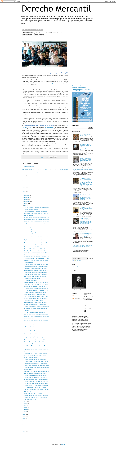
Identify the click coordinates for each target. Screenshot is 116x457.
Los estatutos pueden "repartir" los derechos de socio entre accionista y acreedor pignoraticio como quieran (86, 147)
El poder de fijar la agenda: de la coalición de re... (35, 326)
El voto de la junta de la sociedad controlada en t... (35, 242)
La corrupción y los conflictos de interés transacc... (35, 245)
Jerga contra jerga (28, 351)
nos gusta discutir (49, 127)
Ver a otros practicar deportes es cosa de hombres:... (36, 302)
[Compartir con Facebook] (54, 157)
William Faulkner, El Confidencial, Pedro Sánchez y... (36, 282)
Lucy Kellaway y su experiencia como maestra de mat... (37, 330)
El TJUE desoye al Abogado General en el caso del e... (36, 227)
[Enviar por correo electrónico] (49, 157)
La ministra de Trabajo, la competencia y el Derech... (36, 345)
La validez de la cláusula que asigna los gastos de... (36, 308)
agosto (26, 203)
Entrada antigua (64, 169)
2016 (24, 416)
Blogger (63, 444)
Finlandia (26, 310)
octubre (26, 199)
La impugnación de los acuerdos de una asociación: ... (36, 290)
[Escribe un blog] (51, 157)
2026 (24, 178)
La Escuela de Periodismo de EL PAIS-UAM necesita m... (37, 237)
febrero (26, 409)
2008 (24, 432)
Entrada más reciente (27, 169)
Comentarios (77, 298)
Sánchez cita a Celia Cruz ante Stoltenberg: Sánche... (36, 383)
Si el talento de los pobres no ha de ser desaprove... (36, 320)
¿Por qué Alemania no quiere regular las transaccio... (36, 207)
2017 (24, 414)
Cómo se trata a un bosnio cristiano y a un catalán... (36, 246)
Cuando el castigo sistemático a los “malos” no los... (36, 375)
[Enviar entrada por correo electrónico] (47, 157)
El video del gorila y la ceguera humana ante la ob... (36, 353)
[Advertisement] (82, 54)
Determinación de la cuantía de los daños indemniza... (36, 361)
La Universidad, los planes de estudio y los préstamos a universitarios (86, 235)
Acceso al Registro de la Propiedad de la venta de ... (36, 211)
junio (25, 401)
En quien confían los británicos (31, 334)
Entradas (76, 296)
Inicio (46, 169)
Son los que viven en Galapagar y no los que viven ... (36, 385)
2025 (24, 180)
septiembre (27, 201)
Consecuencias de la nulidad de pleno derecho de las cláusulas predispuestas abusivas (86, 209)
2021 (24, 188)
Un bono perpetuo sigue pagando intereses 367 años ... (37, 258)
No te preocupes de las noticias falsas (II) (33, 300)
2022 (24, 186)
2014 (24, 420)
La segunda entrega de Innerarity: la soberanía (35, 304)
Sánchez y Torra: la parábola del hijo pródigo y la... (36, 341)
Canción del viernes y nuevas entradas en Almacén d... (37, 367)
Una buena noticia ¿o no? (30, 324)
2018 (24, 194)
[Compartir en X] (52, 157)
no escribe (55, 79)
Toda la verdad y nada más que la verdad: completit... (36, 229)
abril (25, 405)
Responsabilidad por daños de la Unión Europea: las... (37, 233)
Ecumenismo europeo (29, 332)
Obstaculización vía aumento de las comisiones (35, 359)
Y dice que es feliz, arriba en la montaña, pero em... (36, 286)
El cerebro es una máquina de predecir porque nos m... (37, 371)
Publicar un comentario (29, 166)
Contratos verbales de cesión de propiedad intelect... (36, 250)
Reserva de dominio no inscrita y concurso (34, 254)
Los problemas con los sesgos (31, 209)
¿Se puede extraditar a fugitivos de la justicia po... (35, 239)
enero (25, 411)
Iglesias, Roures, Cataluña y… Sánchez (33, 393)
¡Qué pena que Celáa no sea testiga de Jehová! (35, 328)
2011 (24, 426)
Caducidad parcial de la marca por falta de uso (35, 355)
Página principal (76, 266)
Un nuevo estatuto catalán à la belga (32, 278)
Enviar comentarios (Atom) (34, 172)
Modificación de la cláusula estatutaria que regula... (36, 276)
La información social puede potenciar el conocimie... (36, 336)
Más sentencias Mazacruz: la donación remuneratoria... (37, 241)
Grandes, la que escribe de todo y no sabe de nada (36, 314)
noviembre (27, 197)
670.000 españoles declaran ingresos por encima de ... (37, 349)
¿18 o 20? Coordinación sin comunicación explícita (36, 260)
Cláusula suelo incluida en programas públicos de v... (36, 298)
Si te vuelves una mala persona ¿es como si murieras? (36, 389)
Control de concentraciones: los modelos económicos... (37, 235)
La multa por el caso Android (30, 280)
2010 (24, 428)
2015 (24, 418)
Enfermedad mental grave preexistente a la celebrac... (36, 288)
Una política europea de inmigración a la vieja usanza (36, 223)
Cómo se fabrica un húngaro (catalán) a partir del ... (36, 248)
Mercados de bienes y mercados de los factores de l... (36, 395)
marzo (26, 407)
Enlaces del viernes (28, 262)
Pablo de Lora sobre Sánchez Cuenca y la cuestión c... (36, 306)
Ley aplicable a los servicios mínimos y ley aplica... (36, 268)
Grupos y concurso (28, 215)
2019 (24, 192)
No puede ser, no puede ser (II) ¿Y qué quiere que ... (36, 397)
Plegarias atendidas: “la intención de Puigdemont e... (36, 322)
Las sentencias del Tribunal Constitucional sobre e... (36, 266)
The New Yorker (28, 391)
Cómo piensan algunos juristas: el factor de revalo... (36, 272)
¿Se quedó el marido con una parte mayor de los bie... (36, 252)
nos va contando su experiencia (48, 83)
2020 (24, 190)
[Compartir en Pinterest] (56, 157)
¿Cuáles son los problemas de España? (33, 338)
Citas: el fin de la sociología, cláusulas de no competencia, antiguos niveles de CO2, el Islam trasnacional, (86, 197)
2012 (24, 424)
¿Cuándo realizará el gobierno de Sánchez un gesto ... (36, 379)
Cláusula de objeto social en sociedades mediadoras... (37, 365)
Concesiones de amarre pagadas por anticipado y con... (37, 256)
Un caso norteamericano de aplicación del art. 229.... (36, 377)
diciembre (26, 195)
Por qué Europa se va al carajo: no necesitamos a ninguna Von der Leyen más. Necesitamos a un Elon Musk (85, 159)
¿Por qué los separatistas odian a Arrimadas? (34, 312)
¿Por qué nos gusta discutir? (30, 343)
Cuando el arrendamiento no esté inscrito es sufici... (36, 213)
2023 (24, 184)
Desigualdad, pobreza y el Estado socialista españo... (36, 284)
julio (25, 205)
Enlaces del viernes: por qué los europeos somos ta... (36, 219)
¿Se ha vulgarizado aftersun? (31, 357)
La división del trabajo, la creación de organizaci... (35, 387)
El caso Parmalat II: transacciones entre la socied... (36, 225)
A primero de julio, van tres (30, 399)
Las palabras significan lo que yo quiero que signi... (36, 363)
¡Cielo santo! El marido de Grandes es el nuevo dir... (36, 274)
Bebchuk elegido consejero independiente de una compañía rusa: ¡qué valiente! (82, 246)
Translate (78, 260)
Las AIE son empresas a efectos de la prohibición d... (36, 231)
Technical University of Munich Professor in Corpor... (36, 270)
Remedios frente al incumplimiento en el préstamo (35, 292)
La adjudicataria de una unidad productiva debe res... (36, 217)
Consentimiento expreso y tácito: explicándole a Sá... (36, 294)
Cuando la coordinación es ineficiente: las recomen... (36, 381)
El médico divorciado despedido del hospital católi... (36, 373)
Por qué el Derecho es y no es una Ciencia (86, 135)
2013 (24, 422)
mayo (25, 403)
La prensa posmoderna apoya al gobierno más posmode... (37, 347)
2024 (24, 182)
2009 (24, 430)
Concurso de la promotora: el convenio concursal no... (36, 296)
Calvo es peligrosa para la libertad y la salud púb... (36, 339)
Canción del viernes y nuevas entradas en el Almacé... (36, 221)
